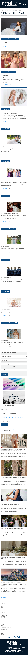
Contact (2, 633)
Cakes (2, 606)
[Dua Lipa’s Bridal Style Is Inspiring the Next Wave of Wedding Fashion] (14, 468)
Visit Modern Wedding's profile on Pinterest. (13, 429)
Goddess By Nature (5, 179)
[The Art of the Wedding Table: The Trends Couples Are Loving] (14, 548)
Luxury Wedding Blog (16, 651)
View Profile (5, 46)
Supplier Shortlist (11, 419)
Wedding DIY (3, 616)
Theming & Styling (4, 608)
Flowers (2, 607)
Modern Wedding (14, 643)
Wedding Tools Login (4, 629)
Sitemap (2, 634)
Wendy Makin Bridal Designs (10, 113)
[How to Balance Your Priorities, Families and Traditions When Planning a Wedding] (14, 521)
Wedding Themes (4, 615)
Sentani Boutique (5, 246)
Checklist (5, 417)
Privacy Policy (13, 650)
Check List (2, 624)
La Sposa (3, 146)
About (2, 630)
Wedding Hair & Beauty (5, 617)
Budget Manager (12, 417)
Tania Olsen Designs (5, 309)
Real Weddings (3, 603)
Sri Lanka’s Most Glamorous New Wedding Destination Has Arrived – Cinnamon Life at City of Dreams (13, 584)
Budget (2, 625)
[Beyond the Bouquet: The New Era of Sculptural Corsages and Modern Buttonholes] (14, 495)
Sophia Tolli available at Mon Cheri (9, 213)
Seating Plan (3, 621)
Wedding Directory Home (6, 10)
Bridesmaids (14, 10)
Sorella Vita (6, 75)
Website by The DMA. (16, 648)
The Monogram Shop (6, 277)
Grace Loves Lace (5, 340)
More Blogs (3, 597)
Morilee (5, 42)
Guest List (18, 417)
